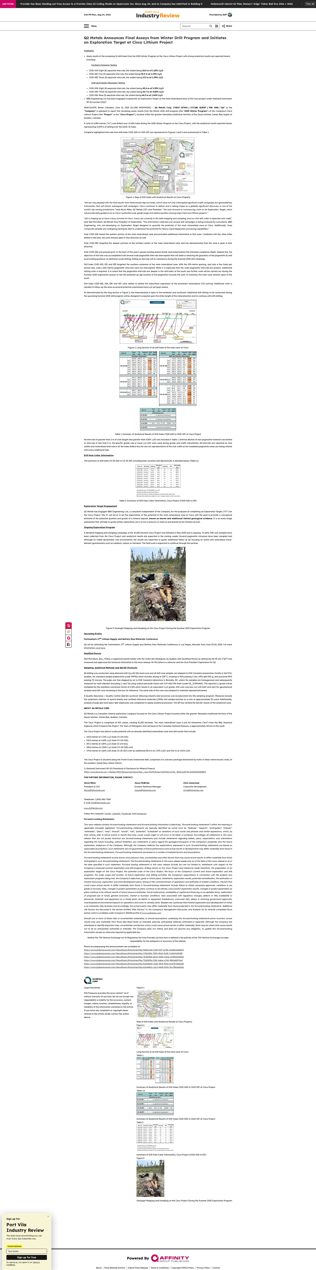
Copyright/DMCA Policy (182, 1268)
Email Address (14, 1246)
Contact (216, 1268)
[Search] (211, 26)
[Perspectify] (68, 632)
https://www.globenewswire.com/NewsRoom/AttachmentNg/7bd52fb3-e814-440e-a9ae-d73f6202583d (134, 957)
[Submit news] (68, 626)
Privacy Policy (203, 1268)
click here (100, 648)
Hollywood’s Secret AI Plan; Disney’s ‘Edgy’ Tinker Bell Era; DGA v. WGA (252, 3)
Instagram (141, 813)
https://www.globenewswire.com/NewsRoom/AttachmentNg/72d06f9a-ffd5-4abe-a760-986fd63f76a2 (133, 960)
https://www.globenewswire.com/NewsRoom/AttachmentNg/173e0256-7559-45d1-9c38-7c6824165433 (133, 953)
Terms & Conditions (160, 1268)
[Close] (48, 1216)
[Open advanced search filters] (217, 26)
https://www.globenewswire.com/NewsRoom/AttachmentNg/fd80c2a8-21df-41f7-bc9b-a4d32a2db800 (134, 950)
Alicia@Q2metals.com (94, 790)
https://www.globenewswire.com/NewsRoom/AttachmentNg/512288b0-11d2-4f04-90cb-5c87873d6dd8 (134, 964)
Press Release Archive (114, 1268)
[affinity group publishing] (68, 638)
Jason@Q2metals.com (145, 790)
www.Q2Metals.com (93, 808)
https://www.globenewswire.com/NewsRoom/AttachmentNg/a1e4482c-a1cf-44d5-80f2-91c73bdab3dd (134, 967)
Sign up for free (26, 1257)
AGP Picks (8, 4)
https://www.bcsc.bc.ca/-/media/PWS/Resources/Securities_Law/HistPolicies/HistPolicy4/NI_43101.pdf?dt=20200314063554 (145, 772)
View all (310, 4)
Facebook (126, 813)
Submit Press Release (138, 1268)
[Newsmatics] (68, 644)
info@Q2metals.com (100, 803)
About (99, 1268)
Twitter (107, 813)
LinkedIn (116, 813)
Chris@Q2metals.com (193, 790)
